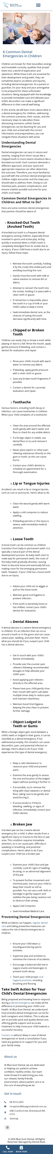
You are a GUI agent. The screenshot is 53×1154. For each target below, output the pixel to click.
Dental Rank (38, 1141)
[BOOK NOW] (21, 1147)
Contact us (7, 1035)
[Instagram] (7, 1127)
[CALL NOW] (8, 1147)
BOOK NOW (21, 1151)
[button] (38, 5)
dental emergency (20, 1002)
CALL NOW (8, 1151)
